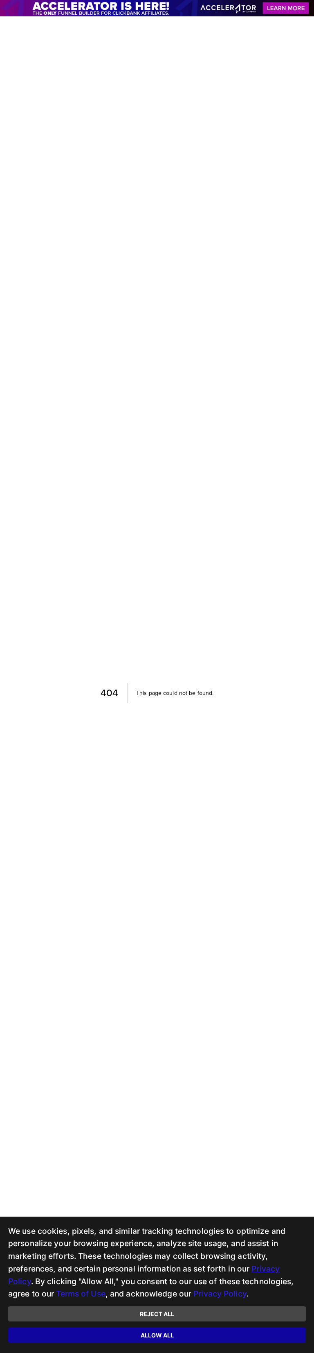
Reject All (157, 1313)
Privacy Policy (220, 1294)
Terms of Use (80, 1294)
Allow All (157, 1335)
